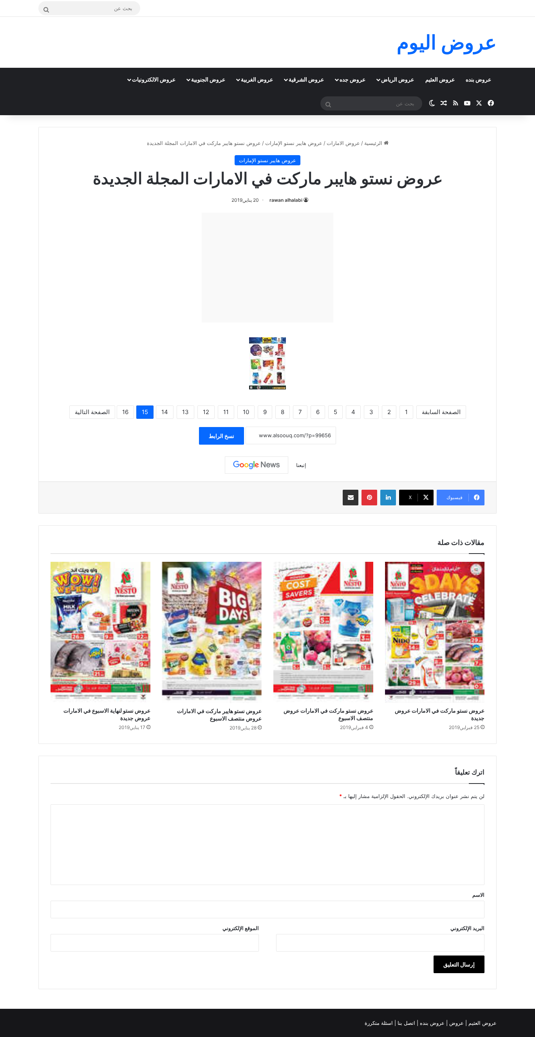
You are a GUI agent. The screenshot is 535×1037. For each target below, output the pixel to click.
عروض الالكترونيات (153, 79)
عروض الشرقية (306, 79)
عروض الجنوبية (208, 79)
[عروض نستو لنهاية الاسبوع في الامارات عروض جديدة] (100, 632)
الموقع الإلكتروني (240, 928)
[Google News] (256, 465)
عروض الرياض (397, 79)
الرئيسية (374, 143)
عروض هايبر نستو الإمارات (293, 143)
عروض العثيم (440, 79)
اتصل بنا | (405, 1023)
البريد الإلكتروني (467, 928)
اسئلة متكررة (379, 1023)
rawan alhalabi (285, 200)
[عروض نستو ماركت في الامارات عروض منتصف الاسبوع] (323, 632)
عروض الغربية (257, 79)
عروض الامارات (343, 143)
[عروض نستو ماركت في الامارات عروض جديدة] (435, 632)
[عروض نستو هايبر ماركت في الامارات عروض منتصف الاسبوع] (212, 632)
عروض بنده (478, 79)
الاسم (478, 895)
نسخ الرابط (221, 436)
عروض (456, 1023)
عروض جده (352, 79)
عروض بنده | (431, 1023)
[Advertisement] (267, 267)
